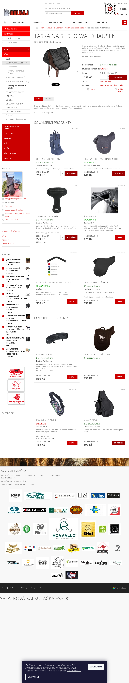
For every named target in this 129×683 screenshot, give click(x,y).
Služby (7, 148)
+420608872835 (11, 219)
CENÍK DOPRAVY (55, 22)
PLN (125, 14)
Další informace (74, 670)
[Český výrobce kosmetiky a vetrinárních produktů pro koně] (14, 529)
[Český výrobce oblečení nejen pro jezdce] (34, 510)
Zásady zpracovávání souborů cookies (18, 485)
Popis (38, 99)
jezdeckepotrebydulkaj (14, 210)
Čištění (9, 115)
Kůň (6, 54)
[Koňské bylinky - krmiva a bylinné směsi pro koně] (115, 562)
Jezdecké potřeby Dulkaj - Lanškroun (17, 214)
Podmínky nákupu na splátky (14, 481)
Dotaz (92, 89)
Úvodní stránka (5, 22)
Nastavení (33, 677)
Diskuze (48, 99)
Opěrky (5, 240)
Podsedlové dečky (15, 92)
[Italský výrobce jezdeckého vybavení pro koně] (63, 529)
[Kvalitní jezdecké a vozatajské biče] (27, 529)
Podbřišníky (12, 66)
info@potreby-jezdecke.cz (15, 199)
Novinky (37, 22)
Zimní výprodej (13, 38)
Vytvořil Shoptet (121, 588)
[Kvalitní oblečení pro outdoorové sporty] (14, 510)
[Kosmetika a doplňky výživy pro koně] (95, 510)
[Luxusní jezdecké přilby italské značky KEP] (15, 495)
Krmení (7, 138)
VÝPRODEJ (8, 34)
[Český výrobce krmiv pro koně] (40, 529)
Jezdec (7, 49)
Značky (7, 158)
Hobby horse (10, 29)
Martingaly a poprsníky (17, 77)
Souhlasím (96, 666)
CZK (117, 14)
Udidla (9, 100)
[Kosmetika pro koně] (114, 510)
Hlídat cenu (121, 90)
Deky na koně (12, 107)
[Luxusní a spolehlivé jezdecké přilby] (113, 495)
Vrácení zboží (102, 22)
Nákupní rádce (19, 22)
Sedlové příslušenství (16, 63)
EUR (121, 14)
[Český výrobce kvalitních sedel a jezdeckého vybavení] (38, 495)
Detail (120, 237)
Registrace (122, 3)
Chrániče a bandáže (15, 111)
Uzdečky (10, 96)
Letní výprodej (12, 42)
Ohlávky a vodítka (14, 104)
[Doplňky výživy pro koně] (102, 529)
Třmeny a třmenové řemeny (16, 72)
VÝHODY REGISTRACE (79, 22)
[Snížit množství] (108, 78)
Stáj (6, 143)
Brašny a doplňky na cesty (18, 81)
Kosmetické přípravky (16, 119)
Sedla (8, 59)
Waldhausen (105, 82)
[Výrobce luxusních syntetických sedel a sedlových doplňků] (98, 495)
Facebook (9, 206)
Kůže (4, 236)
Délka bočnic (8, 243)
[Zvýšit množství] (108, 76)
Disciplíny (9, 133)
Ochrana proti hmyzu (11, 127)
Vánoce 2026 (10, 153)
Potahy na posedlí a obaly (17, 86)
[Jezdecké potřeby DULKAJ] (22, 12)
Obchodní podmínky (13, 470)
